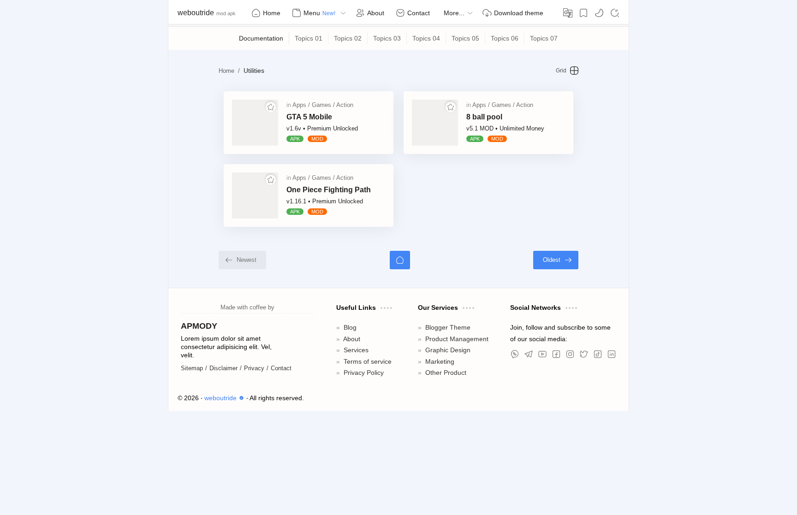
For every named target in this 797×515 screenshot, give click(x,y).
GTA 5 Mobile (309, 117)
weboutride (196, 13)
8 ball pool (484, 117)
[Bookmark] (583, 13)
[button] (599, 13)
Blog (350, 327)
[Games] (323, 104)
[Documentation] (261, 38)
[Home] (400, 260)
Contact (281, 368)
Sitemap (192, 368)
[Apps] (301, 104)
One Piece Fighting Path (328, 190)
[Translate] (568, 13)
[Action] (344, 104)
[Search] (615, 13)
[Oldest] (555, 260)
